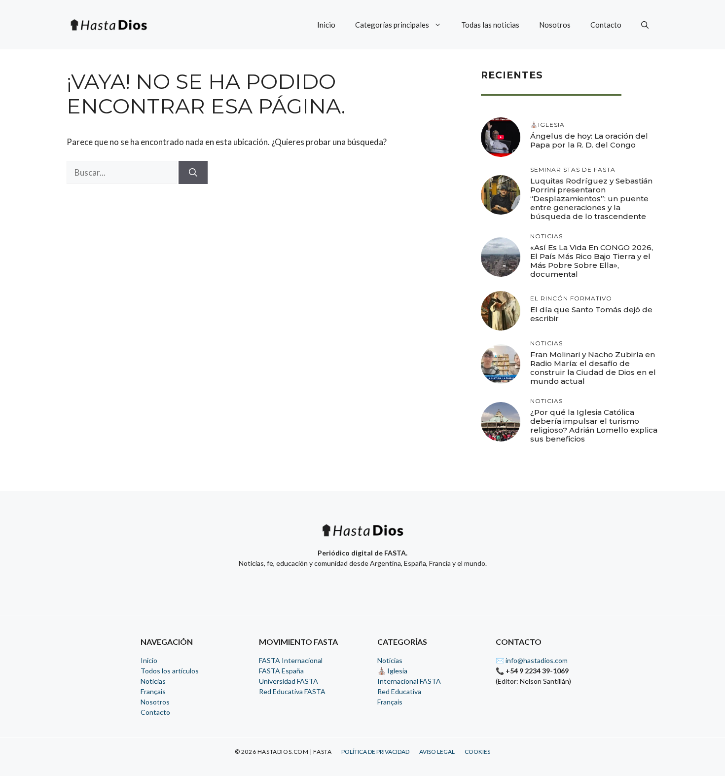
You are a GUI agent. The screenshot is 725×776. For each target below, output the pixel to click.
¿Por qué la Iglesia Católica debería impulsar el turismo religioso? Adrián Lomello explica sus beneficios (593, 425)
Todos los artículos (170, 670)
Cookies (477, 751)
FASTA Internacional (291, 660)
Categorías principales (392, 24)
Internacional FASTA (409, 681)
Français (153, 691)
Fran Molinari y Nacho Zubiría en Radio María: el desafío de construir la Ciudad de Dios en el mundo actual (593, 368)
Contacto (605, 24)
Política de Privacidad (375, 751)
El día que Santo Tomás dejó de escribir (591, 314)
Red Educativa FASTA (292, 691)
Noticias (153, 681)
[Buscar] (193, 173)
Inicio (326, 24)
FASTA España (281, 670)
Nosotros (555, 24)
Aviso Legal (437, 751)
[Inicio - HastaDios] (362, 536)
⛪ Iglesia (392, 670)
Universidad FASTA (288, 681)
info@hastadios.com (537, 660)
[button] (644, 24)
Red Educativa (399, 691)
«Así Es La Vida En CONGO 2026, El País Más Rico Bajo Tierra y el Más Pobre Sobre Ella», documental (591, 261)
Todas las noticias (490, 24)
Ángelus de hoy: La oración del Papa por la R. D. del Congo (589, 140)
